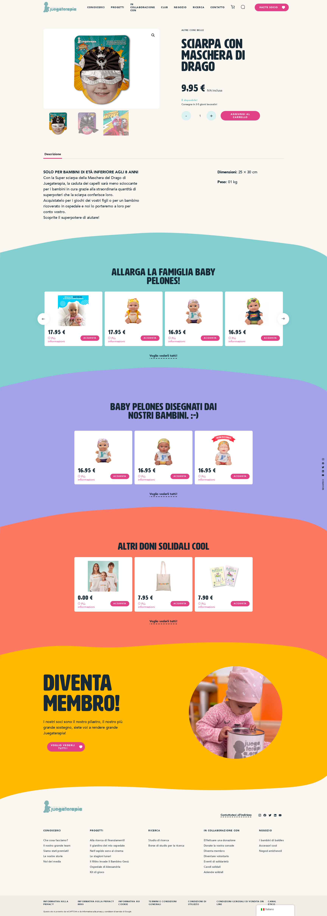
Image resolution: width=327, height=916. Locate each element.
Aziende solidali (213, 872)
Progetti (117, 7)
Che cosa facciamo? (55, 840)
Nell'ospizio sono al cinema (106, 851)
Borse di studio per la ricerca (166, 845)
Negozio (180, 7)
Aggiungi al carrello (240, 116)
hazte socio (268, 7)
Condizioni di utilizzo (197, 903)
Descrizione (52, 154)
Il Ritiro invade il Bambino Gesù (109, 861)
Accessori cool (268, 845)
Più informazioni (56, 340)
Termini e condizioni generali (163, 903)
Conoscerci (96, 7)
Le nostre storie (53, 856)
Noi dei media (52, 861)
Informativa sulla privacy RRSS (96, 903)
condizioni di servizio (113, 911)
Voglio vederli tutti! (63, 747)
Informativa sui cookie (129, 903)
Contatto (217, 7)
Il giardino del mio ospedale (107, 845)
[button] (153, 35)
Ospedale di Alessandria (105, 867)
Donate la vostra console (219, 845)
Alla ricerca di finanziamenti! (107, 840)
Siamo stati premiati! (56, 851)
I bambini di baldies (271, 840)
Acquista (89, 338)
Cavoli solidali (212, 867)
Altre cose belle (192, 30)
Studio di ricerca (158, 840)
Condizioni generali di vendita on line (240, 903)
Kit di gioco (97, 872)
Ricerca (198, 7)
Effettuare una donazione (220, 840)
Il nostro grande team (56, 845)
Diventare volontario (216, 856)
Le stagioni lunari (100, 856)
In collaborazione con (142, 7)
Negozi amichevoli (270, 851)
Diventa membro (214, 851)
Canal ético (272, 903)
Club (164, 7)
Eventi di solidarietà (216, 861)
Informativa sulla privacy (55, 903)
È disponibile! (189, 100)
